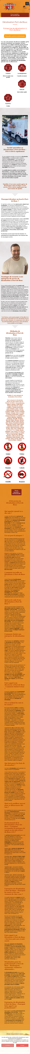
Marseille (15, 418)
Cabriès (20, 405)
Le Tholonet (19, 415)
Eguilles (12, 411)
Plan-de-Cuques (15, 421)
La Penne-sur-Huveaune (12, 414)
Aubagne (13, 404)
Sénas (12, 428)
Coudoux (7, 411)
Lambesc (21, 414)
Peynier (22, 410)
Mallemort (19, 417)
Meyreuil (8, 420)
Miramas (17, 420)
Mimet (12, 420)
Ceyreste (21, 408)
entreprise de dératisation (18, 60)
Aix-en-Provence (20, 403)
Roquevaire (9, 424)
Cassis (16, 408)
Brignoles (7, 431)
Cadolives (9, 407)
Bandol (21, 430)
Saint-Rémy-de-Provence (13, 425)
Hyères (16, 431)
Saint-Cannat (20, 424)
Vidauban (19, 440)
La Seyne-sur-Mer (13, 432)
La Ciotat (21, 413)
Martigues (20, 418)
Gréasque (13, 413)
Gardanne (21, 411)
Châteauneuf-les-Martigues (12, 410)
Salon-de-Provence (15, 427)
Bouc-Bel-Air (14, 405)
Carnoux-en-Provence (17, 407)
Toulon (17, 430)
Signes (20, 438)
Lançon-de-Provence (10, 415)
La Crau (20, 431)
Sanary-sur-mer (14, 438)
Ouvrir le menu (27, 3)
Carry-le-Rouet (10, 408)
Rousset (14, 424)
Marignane (9, 418)
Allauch (9, 404)
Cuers (12, 431)
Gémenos (8, 413)
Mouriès (22, 420)
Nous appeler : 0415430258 (16, 492)
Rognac (11, 422)
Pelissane (8, 421)
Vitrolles (19, 428)
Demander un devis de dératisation (15, 36)
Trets (15, 428)
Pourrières (8, 435)
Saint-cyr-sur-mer (16, 435)
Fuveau (17, 411)
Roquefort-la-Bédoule (18, 422)
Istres (17, 413)
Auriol (17, 404)
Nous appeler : (15, 15)
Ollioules (20, 434)
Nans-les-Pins (14, 434)
